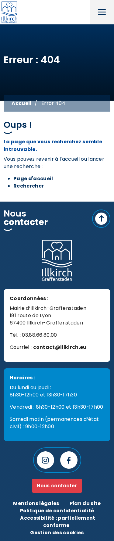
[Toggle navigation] (102, 12)
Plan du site (85, 503)
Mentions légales (36, 503)
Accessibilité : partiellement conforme (57, 521)
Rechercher (28, 185)
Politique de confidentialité (57, 510)
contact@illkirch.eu (60, 347)
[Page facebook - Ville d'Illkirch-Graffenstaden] (69, 460)
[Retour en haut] (101, 219)
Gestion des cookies (57, 532)
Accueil (21, 103)
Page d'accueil (33, 178)
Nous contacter (57, 485)
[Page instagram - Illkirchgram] (45, 460)
